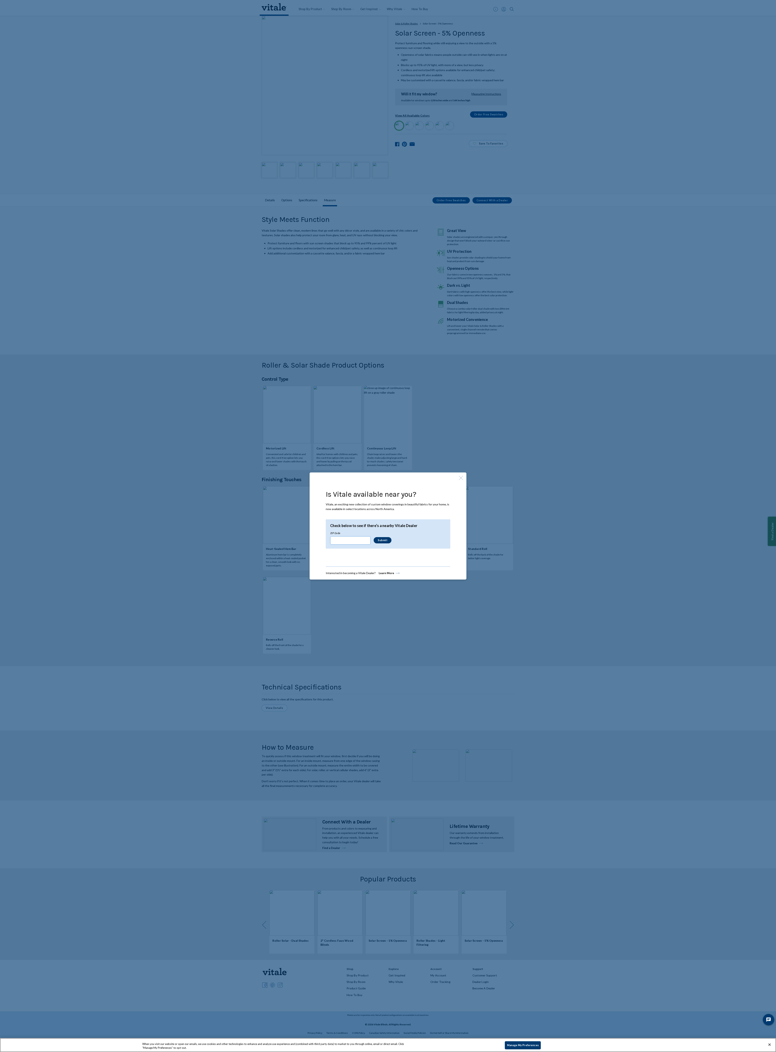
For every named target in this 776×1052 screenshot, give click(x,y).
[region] (388, 1045)
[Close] (769, 1044)
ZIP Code (335, 533)
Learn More (386, 573)
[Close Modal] (461, 478)
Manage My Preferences (523, 1045)
